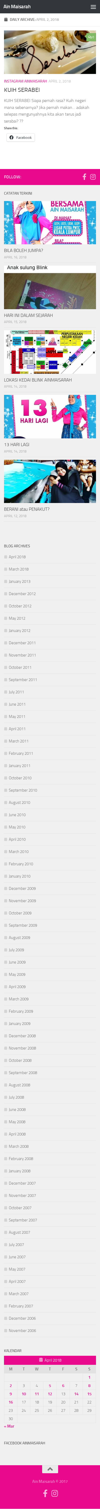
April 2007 (17, 1281)
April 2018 (17, 557)
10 (24, 1394)
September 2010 (23, 790)
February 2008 (21, 1158)
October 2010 (20, 778)
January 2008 (19, 1171)
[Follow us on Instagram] (93, 177)
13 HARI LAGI (16, 444)
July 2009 (16, 950)
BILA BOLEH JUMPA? (23, 250)
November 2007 (22, 1195)
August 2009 (19, 937)
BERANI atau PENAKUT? (27, 509)
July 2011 (16, 692)
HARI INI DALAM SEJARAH (28, 315)
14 (76, 1394)
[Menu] (93, 6)
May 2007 (17, 1269)
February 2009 (21, 1011)
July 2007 (16, 1244)
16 (11, 1402)
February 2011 (21, 753)
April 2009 (17, 986)
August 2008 (19, 1085)
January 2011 (19, 765)
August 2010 (19, 802)
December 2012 (22, 593)
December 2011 (22, 642)
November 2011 (22, 655)
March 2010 (19, 851)
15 (89, 1394)
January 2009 (19, 1023)
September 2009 (23, 925)
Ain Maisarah (16, 6)
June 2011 (17, 704)
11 (37, 1394)
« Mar (9, 1426)
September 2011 (23, 679)
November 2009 (22, 900)
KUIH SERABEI (22, 90)
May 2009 (17, 974)
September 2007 (23, 1220)
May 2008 (17, 1121)
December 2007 (22, 1183)
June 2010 (17, 814)
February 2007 (21, 1306)
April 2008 (17, 1134)
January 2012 (19, 630)
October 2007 (20, 1207)
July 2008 (16, 1097)
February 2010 (21, 864)
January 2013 (19, 581)
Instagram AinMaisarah (25, 81)
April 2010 (17, 839)
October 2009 (20, 913)
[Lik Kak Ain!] (84, 177)
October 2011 (20, 667)
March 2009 (19, 999)
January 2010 (19, 876)
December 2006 (22, 1318)
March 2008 (19, 1146)
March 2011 (19, 741)
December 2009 (22, 888)
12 (50, 1394)
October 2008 (20, 1060)
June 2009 (17, 962)
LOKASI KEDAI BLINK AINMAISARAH (38, 380)
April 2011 (17, 728)
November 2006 (22, 1330)
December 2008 (22, 1035)
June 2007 (17, 1257)
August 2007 (19, 1232)
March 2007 (19, 1293)
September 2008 (23, 1072)
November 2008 (22, 1048)
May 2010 (17, 827)
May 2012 (17, 618)
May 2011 (17, 716)
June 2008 (17, 1109)
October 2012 (20, 606)
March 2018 (19, 569)
